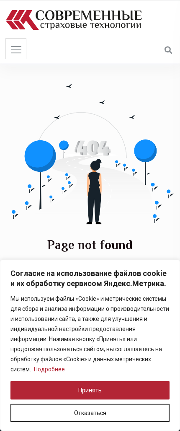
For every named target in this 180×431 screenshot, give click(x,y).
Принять (90, 390)
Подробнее (49, 369)
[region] (90, 345)
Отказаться (90, 413)
